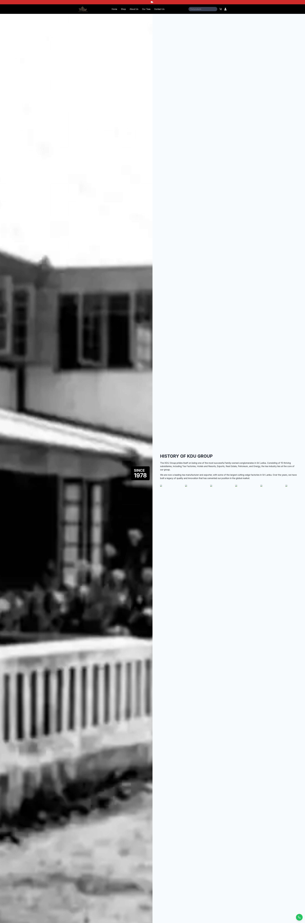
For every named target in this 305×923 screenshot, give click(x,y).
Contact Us (159, 9)
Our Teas (146, 9)
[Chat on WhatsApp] (299, 917)
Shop (123, 9)
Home (114, 9)
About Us (134, 9)
